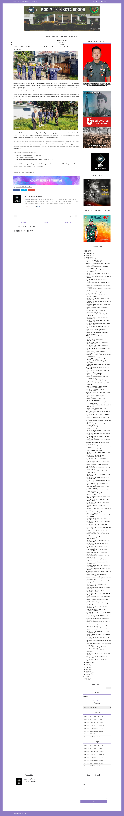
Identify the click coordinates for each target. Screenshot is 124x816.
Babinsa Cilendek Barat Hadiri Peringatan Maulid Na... (98, 440)
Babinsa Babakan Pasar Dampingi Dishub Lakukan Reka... (98, 314)
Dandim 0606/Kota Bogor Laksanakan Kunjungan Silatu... (97, 493)
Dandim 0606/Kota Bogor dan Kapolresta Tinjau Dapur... (98, 264)
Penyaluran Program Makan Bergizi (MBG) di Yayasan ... (98, 641)
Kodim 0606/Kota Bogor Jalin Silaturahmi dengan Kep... (98, 496)
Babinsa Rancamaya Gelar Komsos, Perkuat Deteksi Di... (96, 390)
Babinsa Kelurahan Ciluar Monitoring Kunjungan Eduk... (96, 628)
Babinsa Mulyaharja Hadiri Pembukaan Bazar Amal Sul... (97, 333)
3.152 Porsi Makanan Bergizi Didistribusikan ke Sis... (98, 289)
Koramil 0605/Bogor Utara (93, 734)
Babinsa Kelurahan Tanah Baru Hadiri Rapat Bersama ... (98, 653)
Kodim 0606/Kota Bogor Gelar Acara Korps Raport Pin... (98, 644)
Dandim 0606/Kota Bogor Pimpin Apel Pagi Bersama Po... (97, 657)
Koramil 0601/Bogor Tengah (94, 722)
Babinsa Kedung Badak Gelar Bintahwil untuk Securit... (97, 616)
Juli (87, 664)
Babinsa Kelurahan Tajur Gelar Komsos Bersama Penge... (97, 308)
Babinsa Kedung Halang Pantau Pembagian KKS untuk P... (95, 396)
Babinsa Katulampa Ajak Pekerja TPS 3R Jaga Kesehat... (97, 418)
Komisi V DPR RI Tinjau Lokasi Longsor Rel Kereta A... (98, 509)
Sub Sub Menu (74, 36)
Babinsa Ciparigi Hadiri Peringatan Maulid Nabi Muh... (98, 433)
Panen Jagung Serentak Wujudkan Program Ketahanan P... (96, 330)
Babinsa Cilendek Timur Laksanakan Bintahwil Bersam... (96, 553)
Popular (97, 701)
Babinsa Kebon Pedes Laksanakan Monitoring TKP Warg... (96, 575)
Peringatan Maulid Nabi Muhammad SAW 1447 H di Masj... (98, 305)
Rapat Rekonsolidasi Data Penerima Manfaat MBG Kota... (96, 550)
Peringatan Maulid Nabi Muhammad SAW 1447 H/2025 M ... (98, 518)
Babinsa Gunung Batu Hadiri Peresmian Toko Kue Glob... (97, 320)
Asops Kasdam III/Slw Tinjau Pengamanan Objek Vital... (98, 380)
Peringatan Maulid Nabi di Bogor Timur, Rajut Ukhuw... (97, 361)
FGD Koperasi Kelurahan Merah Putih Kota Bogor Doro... (98, 468)
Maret (87, 671)
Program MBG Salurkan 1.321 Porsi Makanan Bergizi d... (96, 408)
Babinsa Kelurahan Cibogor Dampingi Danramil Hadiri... (97, 346)
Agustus (88, 662)
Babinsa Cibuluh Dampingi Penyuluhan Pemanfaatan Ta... (97, 267)
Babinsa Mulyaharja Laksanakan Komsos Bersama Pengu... (97, 427)
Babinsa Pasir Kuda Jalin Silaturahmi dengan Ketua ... (96, 339)
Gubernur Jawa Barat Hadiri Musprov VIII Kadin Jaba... (98, 383)
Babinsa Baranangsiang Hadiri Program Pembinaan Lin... (97, 270)
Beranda (85, 696)
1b (26, 207)
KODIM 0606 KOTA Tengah (93, 717)
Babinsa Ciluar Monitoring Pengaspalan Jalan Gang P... (97, 559)
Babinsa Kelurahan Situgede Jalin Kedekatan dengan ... (95, 591)
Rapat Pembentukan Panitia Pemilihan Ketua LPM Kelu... (97, 462)
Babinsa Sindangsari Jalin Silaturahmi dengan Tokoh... (96, 280)
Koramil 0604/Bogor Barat (24, 187)
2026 (86, 250)
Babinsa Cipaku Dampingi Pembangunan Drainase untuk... (98, 327)
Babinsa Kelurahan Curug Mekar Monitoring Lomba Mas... (98, 446)
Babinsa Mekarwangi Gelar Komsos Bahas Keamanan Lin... (98, 430)
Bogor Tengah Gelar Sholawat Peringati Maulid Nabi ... (97, 556)
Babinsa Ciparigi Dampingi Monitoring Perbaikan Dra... (97, 377)
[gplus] (102, 1)
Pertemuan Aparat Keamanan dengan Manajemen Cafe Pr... (97, 625)
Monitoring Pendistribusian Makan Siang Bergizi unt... (97, 619)
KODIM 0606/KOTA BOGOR (33, 196)
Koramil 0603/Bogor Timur (93, 728)
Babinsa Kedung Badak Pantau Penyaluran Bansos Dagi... (98, 371)
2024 (86, 676)
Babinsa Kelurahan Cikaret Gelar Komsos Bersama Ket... (97, 298)
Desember (89, 253)
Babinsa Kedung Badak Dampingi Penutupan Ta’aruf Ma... (96, 352)
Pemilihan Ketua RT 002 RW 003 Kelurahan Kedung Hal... (95, 311)
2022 (86, 680)
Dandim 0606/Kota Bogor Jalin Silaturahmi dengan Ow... (98, 405)
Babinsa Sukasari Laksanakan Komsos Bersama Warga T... (97, 484)
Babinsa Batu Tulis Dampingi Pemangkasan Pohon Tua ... (94, 374)
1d (36, 207)
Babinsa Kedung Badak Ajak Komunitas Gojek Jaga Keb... (97, 292)
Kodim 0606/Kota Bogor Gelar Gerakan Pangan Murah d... (97, 487)
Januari (88, 674)
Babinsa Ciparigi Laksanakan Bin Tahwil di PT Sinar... (98, 622)
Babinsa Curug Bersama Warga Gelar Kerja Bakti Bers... (98, 581)
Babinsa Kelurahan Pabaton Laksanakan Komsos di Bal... (97, 503)
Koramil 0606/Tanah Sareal (93, 737)
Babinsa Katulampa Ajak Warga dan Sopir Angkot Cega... (98, 324)
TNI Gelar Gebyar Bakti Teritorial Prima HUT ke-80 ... (98, 336)
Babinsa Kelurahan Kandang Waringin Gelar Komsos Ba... (98, 528)
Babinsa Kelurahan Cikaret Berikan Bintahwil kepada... (96, 459)
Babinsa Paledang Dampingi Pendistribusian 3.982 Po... (94, 261)
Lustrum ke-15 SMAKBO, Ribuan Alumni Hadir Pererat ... (97, 317)
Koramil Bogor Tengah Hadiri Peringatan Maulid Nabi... (97, 638)
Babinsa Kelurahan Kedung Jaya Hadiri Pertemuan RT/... (97, 543)
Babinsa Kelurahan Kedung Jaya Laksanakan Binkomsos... (95, 455)
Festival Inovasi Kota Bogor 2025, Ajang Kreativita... (97, 368)
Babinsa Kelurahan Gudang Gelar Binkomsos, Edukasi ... (95, 399)
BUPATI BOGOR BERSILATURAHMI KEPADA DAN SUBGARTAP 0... (96, 531)
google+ (32, 189)
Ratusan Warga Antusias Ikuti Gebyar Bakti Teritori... (98, 349)
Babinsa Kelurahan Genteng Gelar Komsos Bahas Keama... (98, 578)
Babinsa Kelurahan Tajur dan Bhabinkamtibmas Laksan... (94, 449)
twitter (24, 189)
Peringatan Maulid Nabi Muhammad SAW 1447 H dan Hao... (98, 565)
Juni (87, 666)
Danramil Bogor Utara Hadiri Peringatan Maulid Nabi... (97, 443)
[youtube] (99, 1)
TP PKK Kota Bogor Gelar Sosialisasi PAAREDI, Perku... (96, 295)
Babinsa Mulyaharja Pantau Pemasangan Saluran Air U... (98, 286)
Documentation (62, 40)
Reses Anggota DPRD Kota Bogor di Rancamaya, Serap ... (97, 358)
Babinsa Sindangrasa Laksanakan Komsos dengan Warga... (98, 437)
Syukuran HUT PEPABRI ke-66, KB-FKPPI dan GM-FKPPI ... (98, 569)
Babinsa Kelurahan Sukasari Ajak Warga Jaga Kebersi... (97, 603)
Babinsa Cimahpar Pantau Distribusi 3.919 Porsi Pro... (98, 534)
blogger (23, 222)
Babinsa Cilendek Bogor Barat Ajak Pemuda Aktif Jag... (96, 402)
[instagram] (93, 1)
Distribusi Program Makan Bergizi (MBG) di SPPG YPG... (98, 572)
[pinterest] (96, 1)
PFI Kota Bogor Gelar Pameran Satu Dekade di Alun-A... (96, 424)
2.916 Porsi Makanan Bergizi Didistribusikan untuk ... (98, 283)
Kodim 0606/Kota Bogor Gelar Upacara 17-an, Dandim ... (98, 515)
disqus (46, 222)
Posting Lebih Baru (22, 216)
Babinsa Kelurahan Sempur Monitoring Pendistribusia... (97, 606)
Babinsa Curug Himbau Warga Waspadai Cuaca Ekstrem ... (97, 415)
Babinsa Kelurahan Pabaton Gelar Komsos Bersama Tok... (98, 452)
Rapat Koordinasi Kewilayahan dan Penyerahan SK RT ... (96, 609)
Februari (88, 673)
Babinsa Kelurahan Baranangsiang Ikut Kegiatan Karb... (97, 562)
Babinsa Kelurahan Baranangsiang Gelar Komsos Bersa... (97, 478)
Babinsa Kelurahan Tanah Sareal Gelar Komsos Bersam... (97, 660)
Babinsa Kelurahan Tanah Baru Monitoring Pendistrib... (98, 521)
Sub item (55, 36)
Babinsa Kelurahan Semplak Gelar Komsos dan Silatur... (98, 474)
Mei (87, 667)
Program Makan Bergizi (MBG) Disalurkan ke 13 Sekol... (98, 635)
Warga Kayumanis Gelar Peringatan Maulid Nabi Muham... (98, 412)
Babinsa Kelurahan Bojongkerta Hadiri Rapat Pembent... (97, 600)
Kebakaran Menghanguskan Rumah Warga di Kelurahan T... (98, 302)
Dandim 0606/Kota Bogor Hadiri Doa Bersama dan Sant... (96, 647)
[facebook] (108, 1)
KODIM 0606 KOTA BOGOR (94, 719)
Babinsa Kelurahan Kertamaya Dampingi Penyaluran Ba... (97, 631)
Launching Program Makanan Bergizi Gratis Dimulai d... (98, 421)
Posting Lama (70, 216)
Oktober (88, 257)
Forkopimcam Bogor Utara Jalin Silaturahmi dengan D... (98, 364)
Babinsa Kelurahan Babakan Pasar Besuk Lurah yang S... (98, 471)
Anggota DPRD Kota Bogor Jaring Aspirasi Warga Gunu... (98, 355)
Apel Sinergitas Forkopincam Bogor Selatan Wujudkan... (98, 613)
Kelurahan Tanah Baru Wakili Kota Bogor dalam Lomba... (97, 499)
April (87, 669)
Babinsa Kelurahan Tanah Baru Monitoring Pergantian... (98, 597)
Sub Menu (62, 42)
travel (62, 44)
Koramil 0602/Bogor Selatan (94, 725)
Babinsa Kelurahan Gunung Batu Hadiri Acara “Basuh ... (97, 490)
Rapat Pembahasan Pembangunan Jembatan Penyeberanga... (96, 386)
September (89, 259)
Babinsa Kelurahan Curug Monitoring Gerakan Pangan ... (96, 525)
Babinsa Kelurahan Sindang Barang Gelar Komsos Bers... (97, 540)
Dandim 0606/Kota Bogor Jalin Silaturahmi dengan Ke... (98, 276)
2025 (86, 252)
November (89, 255)
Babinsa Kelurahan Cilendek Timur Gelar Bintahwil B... (97, 273)
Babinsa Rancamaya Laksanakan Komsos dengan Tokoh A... (98, 537)
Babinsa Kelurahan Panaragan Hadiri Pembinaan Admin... (96, 584)
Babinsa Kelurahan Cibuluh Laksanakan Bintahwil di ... (97, 465)
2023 (86, 678)
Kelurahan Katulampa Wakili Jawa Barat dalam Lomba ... (97, 506)
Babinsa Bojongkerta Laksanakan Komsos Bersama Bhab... (98, 481)
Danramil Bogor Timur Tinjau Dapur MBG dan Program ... (98, 393)
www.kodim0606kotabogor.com (21, 83)
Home (14, 1)
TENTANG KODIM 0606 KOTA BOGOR (27, 1)
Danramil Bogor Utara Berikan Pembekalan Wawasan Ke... (98, 587)
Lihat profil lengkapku (29, 781)
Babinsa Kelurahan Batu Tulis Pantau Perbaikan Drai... (96, 650)
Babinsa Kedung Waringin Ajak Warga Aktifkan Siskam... (97, 342)
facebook (17, 189)
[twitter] (105, 1)
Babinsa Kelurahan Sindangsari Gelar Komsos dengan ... (96, 547)
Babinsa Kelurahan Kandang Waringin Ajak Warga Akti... (98, 594)
